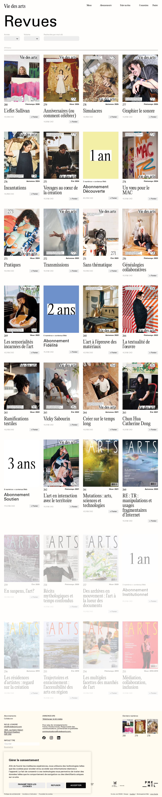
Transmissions (56, 264)
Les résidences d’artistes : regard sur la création (19, 678)
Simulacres (92, 110)
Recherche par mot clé (53, 35)
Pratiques (12, 264)
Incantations (15, 187)
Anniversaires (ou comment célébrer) (60, 112)
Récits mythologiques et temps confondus (58, 591)
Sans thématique (97, 264)
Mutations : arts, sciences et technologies (97, 500)
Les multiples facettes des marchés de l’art (100, 678)
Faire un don (125, 5)
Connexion (143, 5)
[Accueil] (41, 6)
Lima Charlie (154, 794)
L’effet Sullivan (17, 110)
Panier (155, 5)
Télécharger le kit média (52, 719)
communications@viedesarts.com (56, 731)
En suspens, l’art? (19, 587)
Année (7, 35)
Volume (27, 35)
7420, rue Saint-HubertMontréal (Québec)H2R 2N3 (13, 732)
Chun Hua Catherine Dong (136, 420)
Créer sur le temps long (99, 420)
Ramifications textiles (16, 420)
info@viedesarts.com (13, 727)
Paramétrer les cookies (27, 785)
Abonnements (106, 5)
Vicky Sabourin (57, 418)
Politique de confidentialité (12, 794)
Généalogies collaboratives (134, 266)
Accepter (75, 785)
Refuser (55, 785)
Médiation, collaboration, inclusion (134, 678)
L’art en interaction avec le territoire (60, 497)
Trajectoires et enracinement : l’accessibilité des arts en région (58, 680)
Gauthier (132, 794)
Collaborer (8, 719)
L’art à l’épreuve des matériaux (100, 344)
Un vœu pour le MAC (136, 189)
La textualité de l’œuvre (136, 344)
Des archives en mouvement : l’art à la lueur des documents (99, 594)
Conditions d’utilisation (29, 794)
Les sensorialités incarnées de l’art (18, 344)
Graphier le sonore (139, 110)
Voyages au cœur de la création (61, 189)
